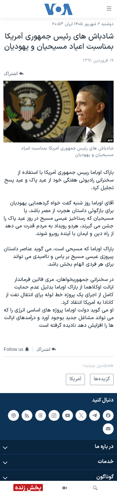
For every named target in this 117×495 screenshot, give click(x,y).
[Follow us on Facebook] (108, 415)
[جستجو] (95, 488)
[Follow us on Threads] (40, 415)
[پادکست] (13, 415)
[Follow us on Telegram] (94, 415)
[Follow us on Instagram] (54, 415)
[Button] (14, 73)
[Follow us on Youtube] (67, 415)
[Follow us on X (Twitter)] (81, 415)
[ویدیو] (64, 488)
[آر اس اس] (27, 415)
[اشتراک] (108, 428)
